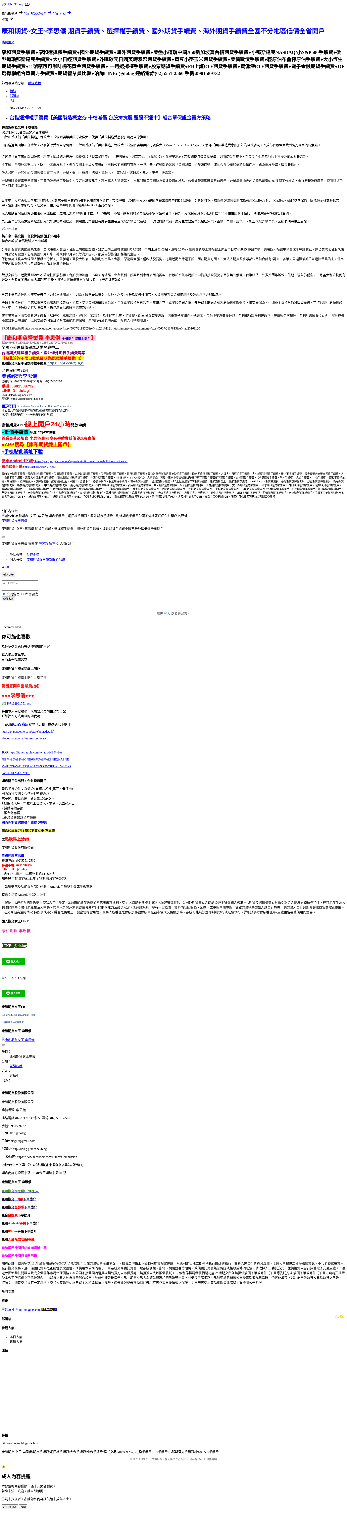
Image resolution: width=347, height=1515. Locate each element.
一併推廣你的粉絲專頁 (13, 1022)
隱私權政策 (196, 1459)
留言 (52, 543)
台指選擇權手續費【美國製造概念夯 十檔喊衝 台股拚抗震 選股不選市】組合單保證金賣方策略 (110, 117)
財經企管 (33, 555)
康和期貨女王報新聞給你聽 (46, 559)
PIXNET (143, 1459)
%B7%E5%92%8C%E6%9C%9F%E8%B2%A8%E (35, 759)
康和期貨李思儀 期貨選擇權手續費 (18, 1015)
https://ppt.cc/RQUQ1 (65, 363)
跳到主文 (8, 42)
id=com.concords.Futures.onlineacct (24, 738)
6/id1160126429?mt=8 (16, 773)
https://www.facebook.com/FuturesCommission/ (44, 406)
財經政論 (34, 83)
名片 (13, 100)
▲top (5, 566)
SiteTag (339, 1316)
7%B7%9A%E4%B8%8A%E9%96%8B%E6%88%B (36, 766)
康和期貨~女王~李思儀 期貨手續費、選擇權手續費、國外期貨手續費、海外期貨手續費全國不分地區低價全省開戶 (163, 31)
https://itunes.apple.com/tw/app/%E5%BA (35, 752)
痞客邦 (43, 543)
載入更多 (8, 574)
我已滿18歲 (9, 1507)
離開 (23, 1507)
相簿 (13, 91)
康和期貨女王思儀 (14, 520)
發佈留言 (8, 598)
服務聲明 (211, 1459)
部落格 (14, 96)
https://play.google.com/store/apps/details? (28, 731)
